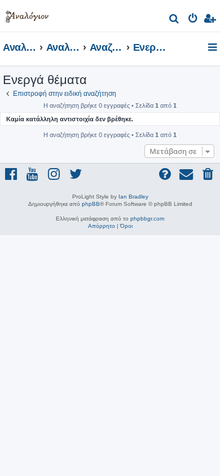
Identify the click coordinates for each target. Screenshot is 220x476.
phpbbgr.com (147, 218)
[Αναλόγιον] (27, 14)
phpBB (91, 204)
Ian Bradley (133, 196)
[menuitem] (174, 20)
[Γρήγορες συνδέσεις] (213, 48)
